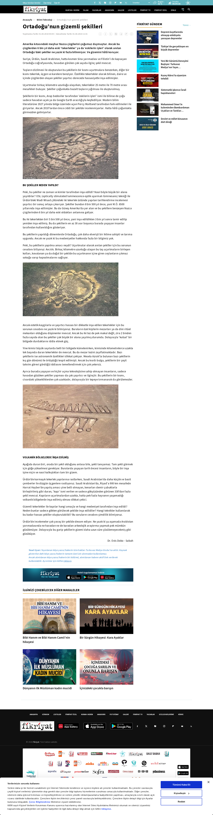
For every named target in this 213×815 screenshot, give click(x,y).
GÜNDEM (45, 714)
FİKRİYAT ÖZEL (160, 10)
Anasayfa (27, 19)
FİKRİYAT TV (145, 10)
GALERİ (121, 10)
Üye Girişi (47, 3)
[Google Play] (90, 577)
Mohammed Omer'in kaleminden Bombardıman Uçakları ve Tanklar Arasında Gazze (175, 107)
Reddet (181, 801)
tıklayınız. (106, 809)
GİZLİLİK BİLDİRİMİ (166, 714)
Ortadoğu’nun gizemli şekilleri (72, 19)
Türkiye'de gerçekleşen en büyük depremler (175, 48)
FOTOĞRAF (114, 714)
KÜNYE (180, 714)
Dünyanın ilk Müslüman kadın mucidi (47, 688)
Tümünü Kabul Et (181, 784)
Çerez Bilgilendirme (40, 802)
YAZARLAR (96, 10)
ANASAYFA (34, 714)
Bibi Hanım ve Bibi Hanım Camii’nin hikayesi (46, 640)
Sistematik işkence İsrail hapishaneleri (173, 91)
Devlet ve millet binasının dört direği (174, 120)
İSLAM (85, 10)
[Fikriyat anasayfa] (50, 575)
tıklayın (67, 560)
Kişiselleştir (180, 793)
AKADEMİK (109, 10)
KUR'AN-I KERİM (72, 10)
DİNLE (173, 10)
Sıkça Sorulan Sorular (31, 3)
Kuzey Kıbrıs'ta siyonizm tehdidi (173, 77)
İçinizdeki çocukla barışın (96, 688)
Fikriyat (36, 742)
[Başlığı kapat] (208, 782)
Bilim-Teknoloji (44, 19)
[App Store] (73, 577)
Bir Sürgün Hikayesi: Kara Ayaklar (102, 638)
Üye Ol (57, 3)
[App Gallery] (107, 577)
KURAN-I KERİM (87, 714)
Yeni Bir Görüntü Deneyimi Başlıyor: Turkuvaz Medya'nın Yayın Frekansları (174, 64)
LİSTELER (132, 10)
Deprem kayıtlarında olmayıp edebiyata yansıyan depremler (172, 35)
